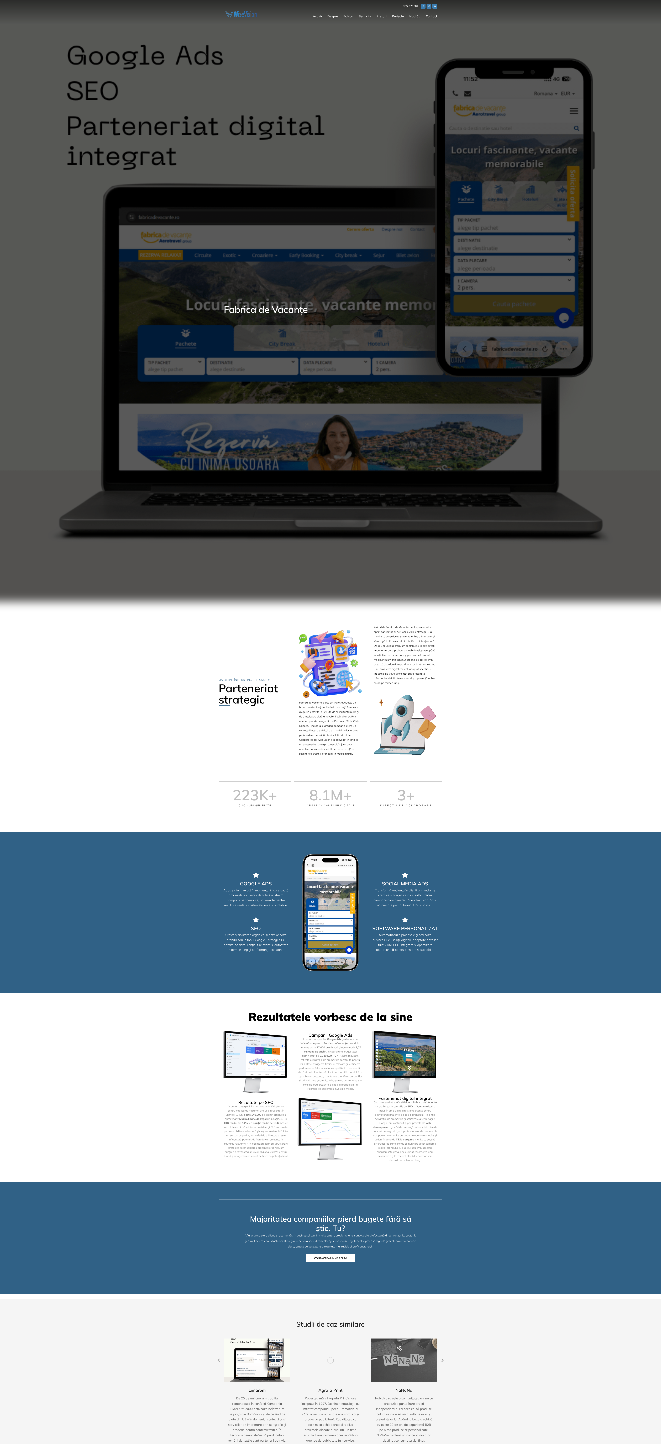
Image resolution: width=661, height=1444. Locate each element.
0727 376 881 (410, 6)
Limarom (257, 1390)
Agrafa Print (330, 1390)
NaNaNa (403, 1390)
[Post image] (257, 1360)
